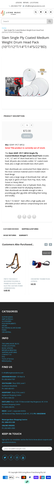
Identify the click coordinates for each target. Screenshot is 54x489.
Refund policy (7, 361)
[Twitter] (4, 457)
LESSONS (19, 3)
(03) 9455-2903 (9, 428)
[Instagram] (16, 457)
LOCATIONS (34, 3)
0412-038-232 (9, 398)
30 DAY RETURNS (9, 235)
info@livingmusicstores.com (35, 6)
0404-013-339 (10, 422)
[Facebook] (10, 457)
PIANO (4, 330)
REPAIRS (26, 3)
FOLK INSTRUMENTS (9, 323)
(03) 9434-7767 (16, 6)
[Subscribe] (49, 449)
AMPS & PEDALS (7, 319)
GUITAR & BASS (7, 317)
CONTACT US (6, 354)
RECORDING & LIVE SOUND (11, 328)
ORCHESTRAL (6, 332)
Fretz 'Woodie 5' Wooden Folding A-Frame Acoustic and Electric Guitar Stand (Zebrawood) (13, 283)
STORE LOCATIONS (8, 346)
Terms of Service (8, 359)
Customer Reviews (11, 229)
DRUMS (4, 326)
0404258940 (41, 414)
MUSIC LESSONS (7, 348)
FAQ (3, 357)
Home (4, 28)
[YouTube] (22, 457)
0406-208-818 (9, 407)
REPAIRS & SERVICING (9, 350)
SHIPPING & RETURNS (30, 229)
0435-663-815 (9, 389)
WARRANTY (23, 235)
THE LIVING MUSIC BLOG (10, 344)
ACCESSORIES (6, 321)
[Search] (50, 21)
